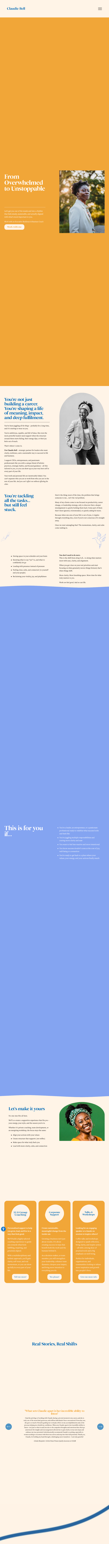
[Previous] (8, 1426)
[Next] (100, 1426)
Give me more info (88, 1277)
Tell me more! (20, 1277)
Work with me (14, 227)
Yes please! (54, 1277)
